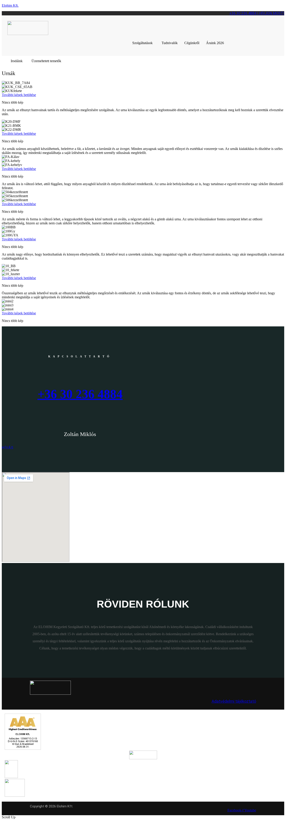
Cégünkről (191, 43)
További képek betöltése (19, 95)
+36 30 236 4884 (80, 394)
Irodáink (17, 61)
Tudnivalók (170, 43)
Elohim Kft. (10, 5)
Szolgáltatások (142, 43)
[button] (143, 43)
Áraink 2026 (215, 43)
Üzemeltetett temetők (46, 61)
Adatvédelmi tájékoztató (234, 701)
